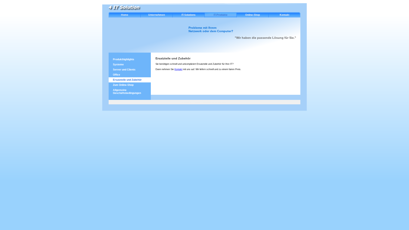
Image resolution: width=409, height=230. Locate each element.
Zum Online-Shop (123, 84)
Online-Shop (252, 14)
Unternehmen (156, 14)
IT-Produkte (221, 14)
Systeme (118, 64)
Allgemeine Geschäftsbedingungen (127, 92)
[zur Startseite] (125, 10)
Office (116, 74)
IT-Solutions (188, 14)
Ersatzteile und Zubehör (127, 79)
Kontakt (284, 14)
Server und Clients (124, 69)
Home (124, 14)
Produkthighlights (123, 59)
